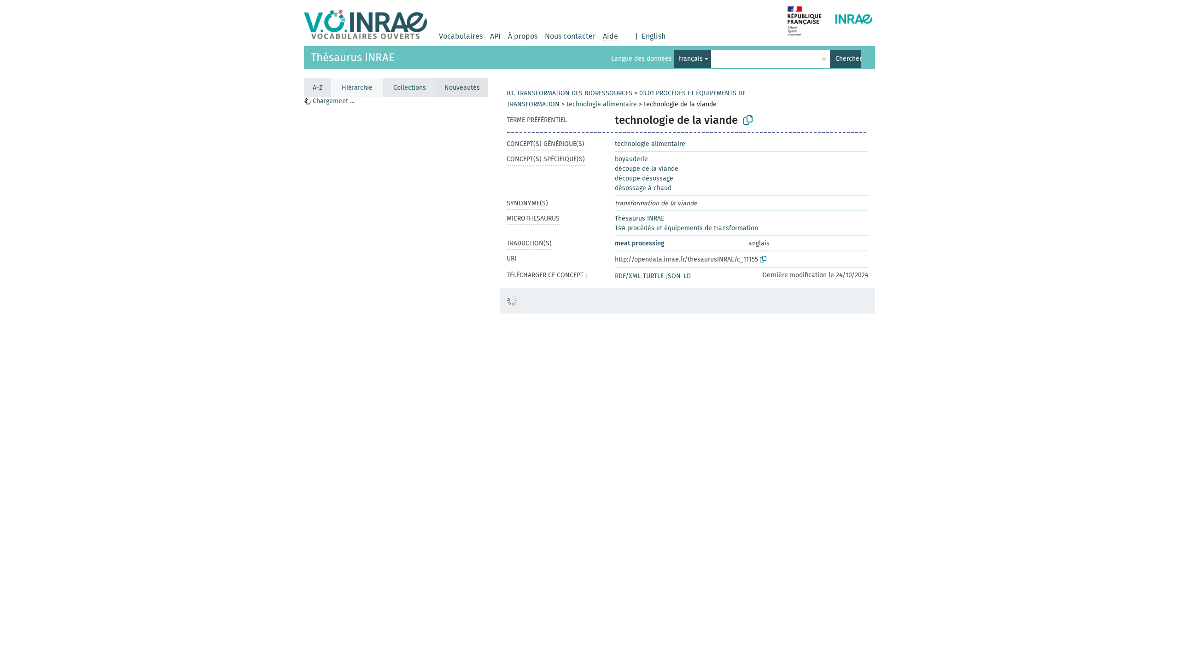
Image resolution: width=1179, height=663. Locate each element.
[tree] (396, 379)
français (691, 59)
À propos (522, 36)
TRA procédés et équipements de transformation (686, 228)
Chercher (848, 59)
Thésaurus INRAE (353, 57)
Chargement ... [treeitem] (333, 101)
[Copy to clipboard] (748, 120)
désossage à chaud (643, 188)
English (653, 36)
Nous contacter (570, 36)
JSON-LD (678, 276)
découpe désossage (644, 178)
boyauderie (631, 159)
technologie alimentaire (601, 104)
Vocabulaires (461, 36)
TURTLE (653, 276)
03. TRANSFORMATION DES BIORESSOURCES (569, 93)
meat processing (640, 243)
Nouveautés (462, 88)
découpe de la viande (646, 169)
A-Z (317, 88)
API (495, 36)
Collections (409, 88)
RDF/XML (628, 276)
